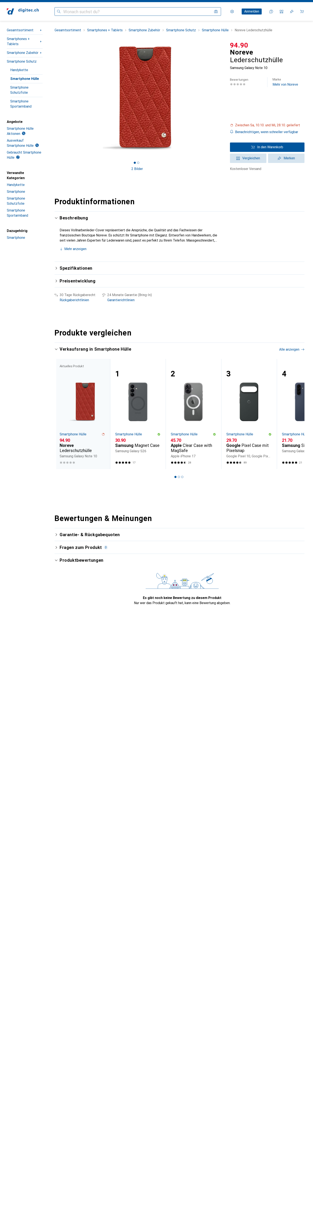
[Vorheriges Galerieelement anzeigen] (53, 98)
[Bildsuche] (216, 11)
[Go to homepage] (23, 11)
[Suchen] (59, 11)
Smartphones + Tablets (18, 41)
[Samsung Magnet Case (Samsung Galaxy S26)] (138, 414)
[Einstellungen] (232, 11)
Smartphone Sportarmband (21, 103)
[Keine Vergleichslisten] (281, 11)
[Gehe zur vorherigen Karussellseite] (62, 414)
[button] (267, 125)
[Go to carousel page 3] (182, 477)
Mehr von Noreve (285, 82)
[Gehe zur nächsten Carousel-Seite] (297, 414)
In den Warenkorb (270, 147)
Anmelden (251, 11)
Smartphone (16, 192)
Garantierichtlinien (121, 300)
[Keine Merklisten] (291, 11)
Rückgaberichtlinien (74, 300)
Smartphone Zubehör (22, 53)
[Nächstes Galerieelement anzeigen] (220, 98)
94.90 (239, 45)
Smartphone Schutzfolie (19, 90)
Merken (289, 158)
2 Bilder (137, 169)
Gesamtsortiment (20, 30)
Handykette (19, 70)
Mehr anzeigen (75, 249)
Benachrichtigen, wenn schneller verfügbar (266, 132)
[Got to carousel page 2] (138, 163)
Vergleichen (251, 158)
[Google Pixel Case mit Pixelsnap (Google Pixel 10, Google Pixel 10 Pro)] (249, 414)
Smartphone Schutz (22, 61)
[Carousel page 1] (135, 163)
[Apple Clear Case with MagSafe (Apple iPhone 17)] (193, 414)
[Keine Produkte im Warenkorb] (302, 11)
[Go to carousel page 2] (179, 477)
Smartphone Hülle (24, 79)
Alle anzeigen (289, 349)
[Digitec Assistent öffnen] (271, 11)
